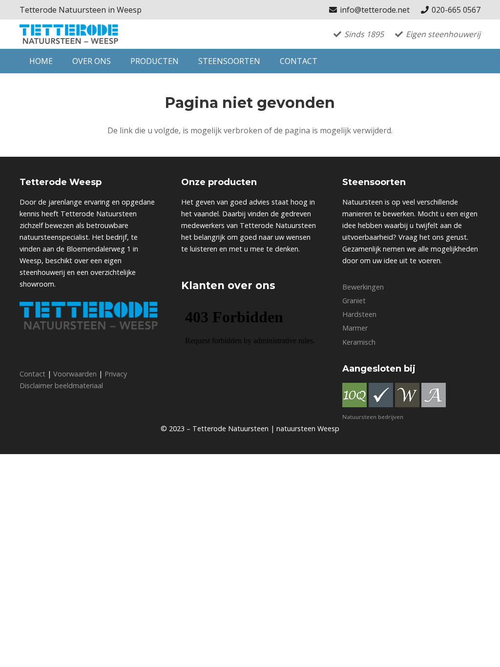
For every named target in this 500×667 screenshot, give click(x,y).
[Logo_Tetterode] (69, 34)
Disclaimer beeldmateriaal (61, 385)
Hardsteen (359, 314)
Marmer (355, 328)
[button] (116, 61)
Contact (32, 373)
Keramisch (358, 342)
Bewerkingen (363, 287)
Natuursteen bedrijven (372, 416)
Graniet (354, 300)
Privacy (115, 373)
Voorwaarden (75, 373)
